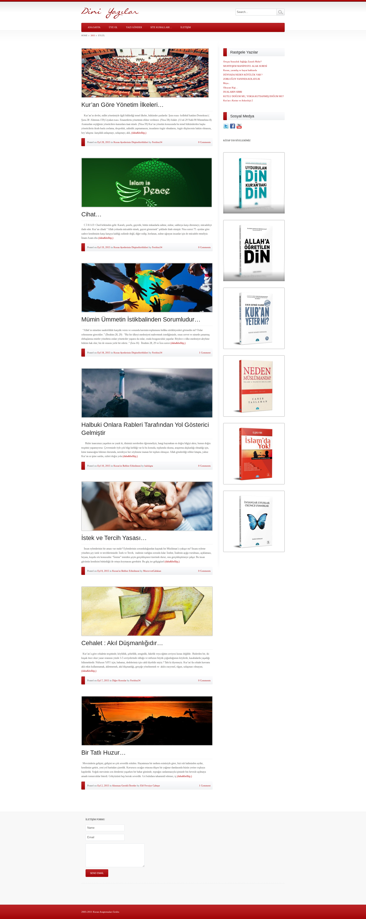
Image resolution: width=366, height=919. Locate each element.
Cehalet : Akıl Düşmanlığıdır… (122, 643)
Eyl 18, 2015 (103, 352)
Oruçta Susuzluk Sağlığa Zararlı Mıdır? (242, 61)
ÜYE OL (113, 27)
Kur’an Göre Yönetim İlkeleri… (122, 104)
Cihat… (91, 214)
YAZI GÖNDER (134, 27)
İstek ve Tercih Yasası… (114, 537)
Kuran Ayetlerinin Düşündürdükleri (131, 142)
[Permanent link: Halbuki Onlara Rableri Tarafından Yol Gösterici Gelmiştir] (147, 393)
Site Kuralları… (161, 27)
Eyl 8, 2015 (103, 571)
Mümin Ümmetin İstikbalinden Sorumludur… (141, 319)
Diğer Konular (119, 680)
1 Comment (205, 352)
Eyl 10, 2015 (103, 465)
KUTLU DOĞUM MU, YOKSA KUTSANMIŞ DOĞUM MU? (253, 96)
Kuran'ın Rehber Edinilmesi (127, 465)
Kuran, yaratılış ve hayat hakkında (240, 70)
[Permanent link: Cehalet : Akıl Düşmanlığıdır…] (147, 611)
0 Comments (204, 142)
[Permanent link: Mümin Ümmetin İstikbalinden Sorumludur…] (147, 287)
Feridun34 (157, 142)
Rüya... (226, 83)
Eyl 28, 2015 (103, 142)
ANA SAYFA (94, 27)
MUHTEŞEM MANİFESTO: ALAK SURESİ (245, 66)
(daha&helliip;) (138, 132)
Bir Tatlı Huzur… (103, 752)
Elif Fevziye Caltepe (150, 785)
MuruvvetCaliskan (152, 571)
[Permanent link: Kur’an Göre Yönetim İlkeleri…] (147, 73)
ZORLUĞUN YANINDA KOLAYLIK (241, 79)
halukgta (148, 465)
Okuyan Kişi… (230, 87)
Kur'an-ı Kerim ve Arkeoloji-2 (238, 100)
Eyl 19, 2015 (103, 247)
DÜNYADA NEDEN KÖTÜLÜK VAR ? (242, 74)
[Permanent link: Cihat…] (147, 182)
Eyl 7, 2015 (103, 680)
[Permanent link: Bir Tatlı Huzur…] (147, 721)
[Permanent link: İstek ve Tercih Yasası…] (147, 506)
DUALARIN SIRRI (232, 92)
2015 (93, 35)
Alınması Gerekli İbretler (124, 785)
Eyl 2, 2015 (103, 785)
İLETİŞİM (185, 27)
